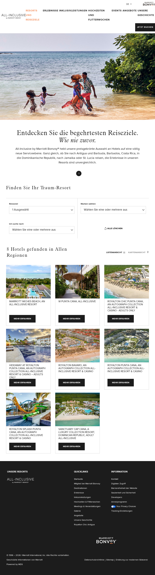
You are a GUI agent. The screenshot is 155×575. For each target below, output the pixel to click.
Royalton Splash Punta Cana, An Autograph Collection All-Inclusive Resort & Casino (26, 434)
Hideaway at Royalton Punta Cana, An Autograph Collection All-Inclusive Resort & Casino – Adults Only (27, 371)
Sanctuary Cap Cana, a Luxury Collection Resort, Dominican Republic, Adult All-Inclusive (76, 434)
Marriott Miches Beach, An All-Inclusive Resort (27, 303)
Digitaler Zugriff (118, 484)
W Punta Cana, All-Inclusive (77, 301)
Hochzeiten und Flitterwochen (99, 15)
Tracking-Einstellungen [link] (121, 511)
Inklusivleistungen (73, 10)
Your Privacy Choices (126, 506)
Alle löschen (114, 228)
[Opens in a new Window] (149, 4)
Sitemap (110, 560)
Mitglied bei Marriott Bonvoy (87, 484)
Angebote (130, 10)
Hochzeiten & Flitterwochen (87, 502)
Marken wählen (88, 204)
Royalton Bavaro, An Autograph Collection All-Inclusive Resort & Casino (77, 368)
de (127, 4)
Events (117, 10)
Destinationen (80, 488)
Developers (116, 497)
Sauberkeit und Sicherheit (123, 493)
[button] (145, 27)
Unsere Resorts (17, 471)
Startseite (78, 479)
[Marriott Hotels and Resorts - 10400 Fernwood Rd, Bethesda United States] (20, 480)
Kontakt (114, 479)
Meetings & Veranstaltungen (87, 506)
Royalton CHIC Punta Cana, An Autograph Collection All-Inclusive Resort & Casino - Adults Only (125, 306)
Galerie (77, 511)
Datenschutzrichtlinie (94, 560)
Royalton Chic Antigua (84, 525)
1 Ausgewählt (20, 209)
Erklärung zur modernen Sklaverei (132, 560)
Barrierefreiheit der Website (124, 488)
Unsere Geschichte (146, 12)
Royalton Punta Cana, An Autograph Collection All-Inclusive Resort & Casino (126, 368)
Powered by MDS (15, 564)
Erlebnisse (50, 10)
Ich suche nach (16, 224)
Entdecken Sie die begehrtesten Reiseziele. (77, 136)
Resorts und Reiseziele (33, 15)
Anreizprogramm (119, 502)
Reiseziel (13, 204)
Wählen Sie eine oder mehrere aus (105, 209)
